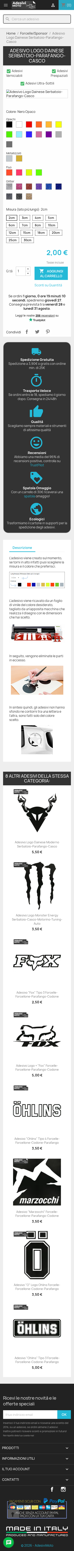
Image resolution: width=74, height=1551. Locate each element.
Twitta (37, 332)
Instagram (63, 1489)
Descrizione (22, 547)
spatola (29, 496)
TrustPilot (37, 465)
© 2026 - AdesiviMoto (37, 1545)
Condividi (27, 332)
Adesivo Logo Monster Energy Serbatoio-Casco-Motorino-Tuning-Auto (37, 919)
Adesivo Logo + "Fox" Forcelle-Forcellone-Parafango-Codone (37, 1068)
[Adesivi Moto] (24, 5)
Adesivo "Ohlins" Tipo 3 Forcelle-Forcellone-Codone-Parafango (37, 1360)
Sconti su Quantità (48, 285)
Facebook (52, 1489)
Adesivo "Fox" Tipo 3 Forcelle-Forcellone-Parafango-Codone (37, 995)
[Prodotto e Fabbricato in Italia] (37, 1534)
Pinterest (48, 332)
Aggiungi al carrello (51, 273)
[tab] (22, 548)
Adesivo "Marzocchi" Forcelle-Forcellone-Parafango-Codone (37, 1214)
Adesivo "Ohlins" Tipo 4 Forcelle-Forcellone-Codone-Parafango (37, 1141)
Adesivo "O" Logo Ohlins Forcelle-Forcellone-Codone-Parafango (37, 1287)
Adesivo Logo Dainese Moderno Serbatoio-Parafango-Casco (37, 844)
